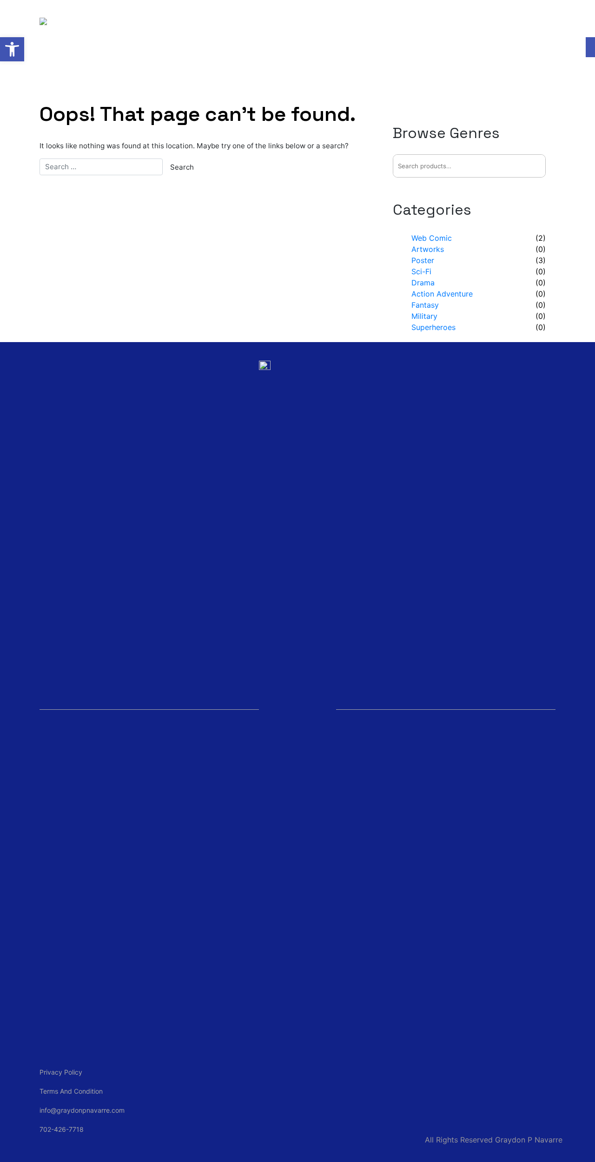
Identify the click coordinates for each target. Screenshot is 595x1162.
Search (533, 166)
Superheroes (433, 327)
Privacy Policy (61, 1072)
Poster (422, 260)
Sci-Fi (421, 271)
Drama (423, 282)
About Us (224, 22)
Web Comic (294, 22)
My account (429, 22)
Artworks (427, 249)
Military (424, 316)
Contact (362, 22)
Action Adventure (442, 293)
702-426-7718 (62, 1129)
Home (167, 22)
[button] (12, 49)
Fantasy (425, 305)
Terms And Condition (71, 1091)
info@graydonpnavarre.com (82, 1110)
